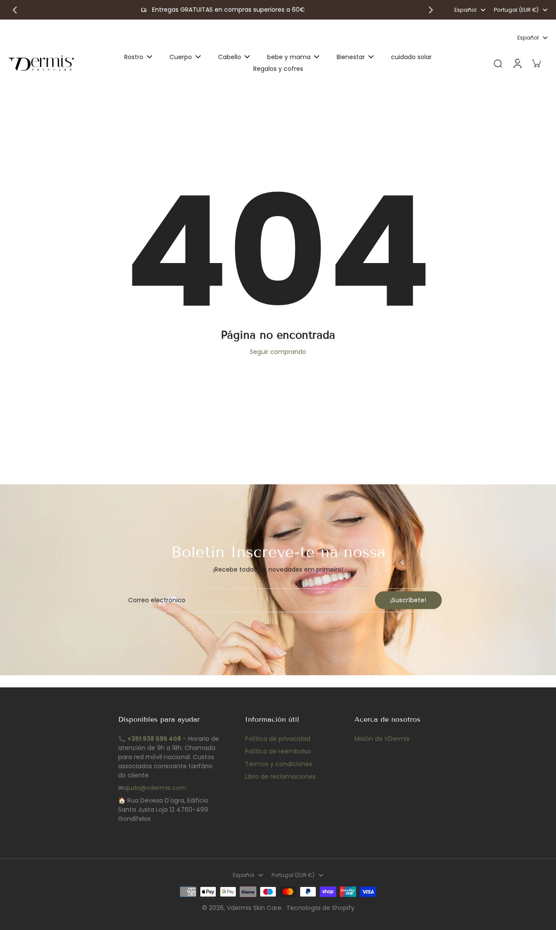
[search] (497, 63)
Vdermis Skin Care (254, 907)
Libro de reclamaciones (280, 776)
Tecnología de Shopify (320, 907)
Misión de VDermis (382, 738)
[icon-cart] (536, 63)
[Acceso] (516, 63)
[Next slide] (431, 10)
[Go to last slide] (15, 10)
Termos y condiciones (278, 764)
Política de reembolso (278, 751)
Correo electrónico (156, 600)
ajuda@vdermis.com (154, 787)
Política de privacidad (277, 738)
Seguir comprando (278, 351)
